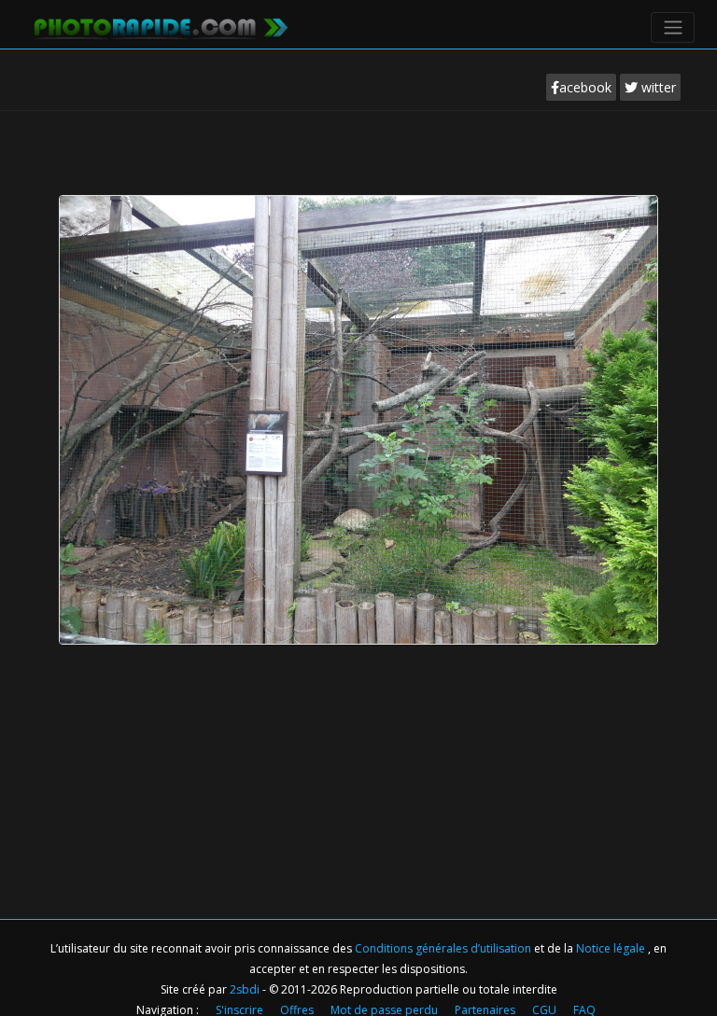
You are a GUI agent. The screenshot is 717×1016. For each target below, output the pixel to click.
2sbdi (245, 989)
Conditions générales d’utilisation (444, 948)
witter (657, 87)
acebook (585, 87)
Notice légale (612, 948)
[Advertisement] (358, 167)
